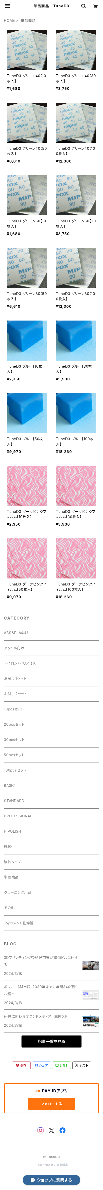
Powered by (46, 1165)
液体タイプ (12, 862)
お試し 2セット (15, 694)
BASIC (9, 785)
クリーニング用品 (18, 892)
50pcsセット (14, 755)
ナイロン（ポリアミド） (21, 663)
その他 (9, 908)
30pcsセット (14, 739)
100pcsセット (15, 770)
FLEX (8, 846)
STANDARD (14, 801)
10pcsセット (14, 709)
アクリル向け (14, 648)
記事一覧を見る (51, 1041)
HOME (9, 20)
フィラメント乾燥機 (19, 923)
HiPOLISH (12, 831)
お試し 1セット (15, 678)
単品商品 (11, 877)
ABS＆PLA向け (16, 633)
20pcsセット (14, 724)
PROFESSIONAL (18, 816)
